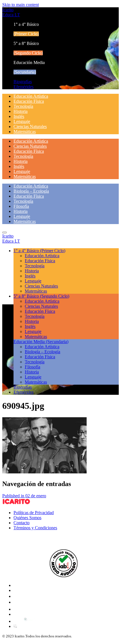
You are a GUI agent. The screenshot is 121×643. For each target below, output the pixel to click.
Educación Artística (31, 96)
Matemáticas (25, 131)
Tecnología (23, 106)
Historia (21, 111)
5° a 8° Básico (41, 296)
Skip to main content (20, 4)
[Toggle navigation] (4, 232)
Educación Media (41, 341)
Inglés (19, 116)
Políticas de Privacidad (34, 512)
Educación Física (29, 101)
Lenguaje (22, 121)
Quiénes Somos (27, 517)
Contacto (22, 522)
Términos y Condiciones (35, 527)
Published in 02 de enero (24, 495)
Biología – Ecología (31, 191)
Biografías (23, 81)
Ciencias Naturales (30, 126)
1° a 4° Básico (39, 250)
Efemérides (23, 86)
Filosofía (21, 206)
